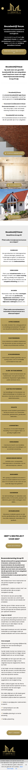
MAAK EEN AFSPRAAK (14, 546)
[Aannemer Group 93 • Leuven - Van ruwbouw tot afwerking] (14, 8)
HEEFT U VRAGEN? (14, 733)
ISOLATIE (14, 407)
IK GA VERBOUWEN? (15, 185)
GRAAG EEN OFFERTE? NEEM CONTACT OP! (14, 51)
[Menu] (2, 8)
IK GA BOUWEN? (15, 217)
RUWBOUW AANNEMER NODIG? (15, 153)
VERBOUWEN (14, 270)
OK (16, 769)
